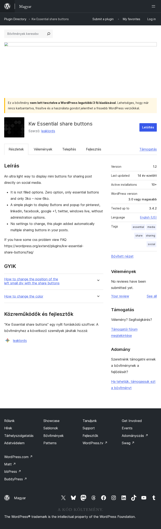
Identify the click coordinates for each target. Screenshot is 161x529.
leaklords (48, 131)
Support (89, 428)
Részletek (16, 149)
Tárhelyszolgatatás (19, 436)
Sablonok (50, 428)
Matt (10, 464)
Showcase (51, 421)
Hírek (8, 428)
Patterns (50, 443)
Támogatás (148, 149)
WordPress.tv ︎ (95, 443)
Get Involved (132, 421)
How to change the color (23, 296)
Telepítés (69, 149)
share (139, 235)
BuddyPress (15, 479)
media (151, 227)
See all (152, 296)
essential (138, 227)
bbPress (12, 471)
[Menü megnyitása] (154, 6)
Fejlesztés (93, 149)
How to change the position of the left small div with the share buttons (32, 281)
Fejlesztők (90, 436)
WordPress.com (18, 457)
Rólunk (9, 421)
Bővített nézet (122, 256)
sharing (150, 235)
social (151, 244)
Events (127, 428)
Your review (120, 296)
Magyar (20, 498)
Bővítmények (53, 436)
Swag (128, 443)
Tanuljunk (90, 421)
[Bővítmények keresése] (48, 34)
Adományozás (135, 436)
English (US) (148, 217)
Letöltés (148, 127)
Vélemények (43, 149)
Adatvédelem (14, 443)
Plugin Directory (15, 19)
